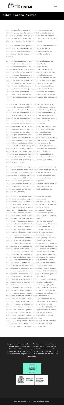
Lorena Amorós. (36, 401)
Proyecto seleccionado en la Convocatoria (28, 344)
